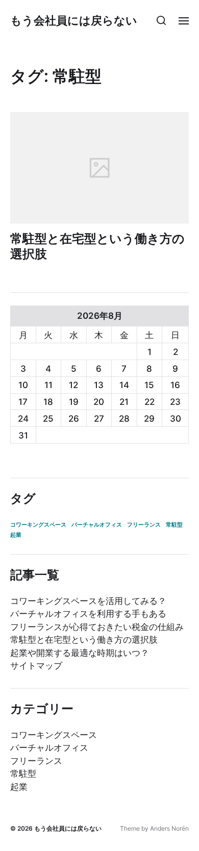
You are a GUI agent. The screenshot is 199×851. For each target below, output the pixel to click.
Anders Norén (169, 828)
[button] (161, 20)
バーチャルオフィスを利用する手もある (88, 614)
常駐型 (174, 524)
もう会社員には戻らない (73, 20)
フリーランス (144, 524)
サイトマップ (36, 666)
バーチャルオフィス (96, 524)
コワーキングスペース (38, 524)
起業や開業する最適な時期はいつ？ (79, 653)
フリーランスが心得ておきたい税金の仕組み (97, 627)
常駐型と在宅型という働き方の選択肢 (97, 246)
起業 (15, 535)
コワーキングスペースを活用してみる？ (88, 601)
